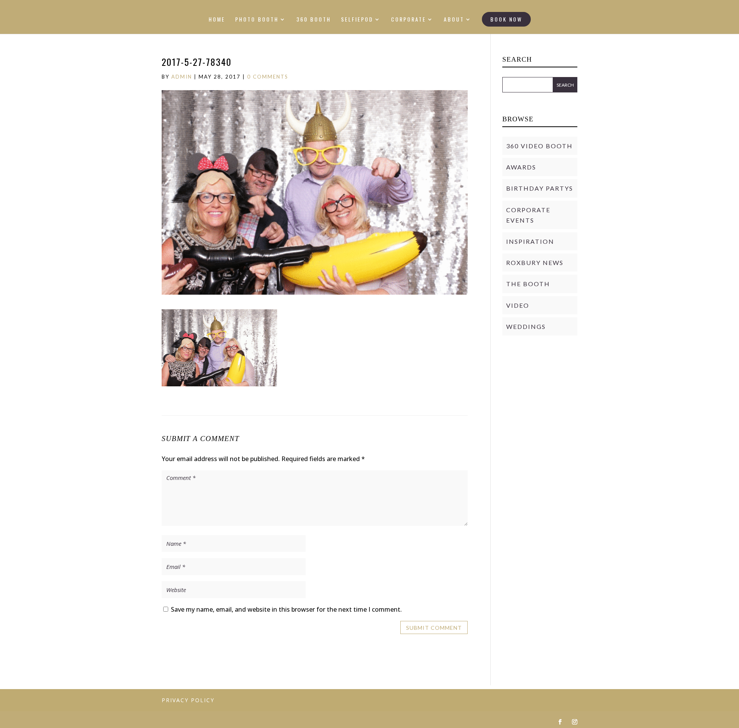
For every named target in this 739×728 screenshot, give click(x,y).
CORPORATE (408, 20)
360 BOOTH (313, 20)
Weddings (526, 326)
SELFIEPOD (357, 20)
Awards (521, 167)
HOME (217, 20)
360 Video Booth (539, 145)
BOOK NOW (506, 19)
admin (181, 77)
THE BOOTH (528, 283)
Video (517, 305)
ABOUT (454, 20)
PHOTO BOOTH (257, 20)
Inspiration (530, 241)
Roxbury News (534, 262)
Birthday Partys (539, 188)
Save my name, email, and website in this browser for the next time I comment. (286, 609)
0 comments (267, 77)
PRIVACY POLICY (188, 700)
